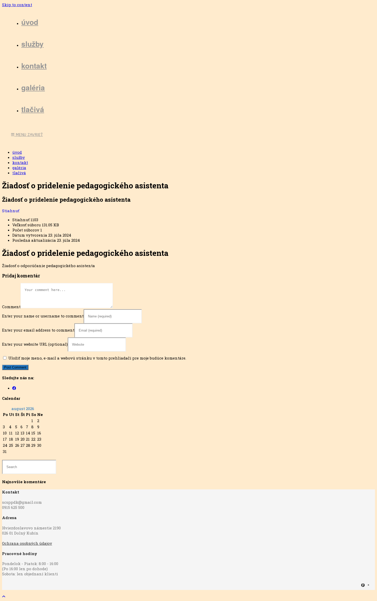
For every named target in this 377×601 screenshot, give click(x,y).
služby (18, 157)
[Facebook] (14, 388)
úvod (17, 152)
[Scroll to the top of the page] (3, 596)
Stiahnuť (10, 210)
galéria (19, 167)
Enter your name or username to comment (43, 315)
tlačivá (19, 172)
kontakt (20, 162)
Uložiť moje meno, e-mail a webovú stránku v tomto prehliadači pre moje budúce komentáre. (97, 358)
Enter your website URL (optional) (35, 344)
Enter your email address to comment (38, 330)
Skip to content (17, 4)
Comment (11, 306)
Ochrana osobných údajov (27, 543)
